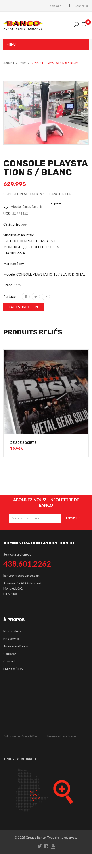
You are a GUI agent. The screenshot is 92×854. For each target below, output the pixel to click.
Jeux (22, 63)
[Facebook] (26, 296)
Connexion (82, 6)
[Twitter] (36, 296)
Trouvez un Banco (19, 759)
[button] (23, 307)
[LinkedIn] (46, 296)
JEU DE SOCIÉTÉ (23, 443)
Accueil (8, 63)
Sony (17, 285)
